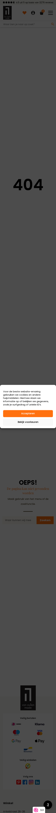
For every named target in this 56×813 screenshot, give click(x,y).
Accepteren (28, 413)
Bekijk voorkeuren (28, 422)
